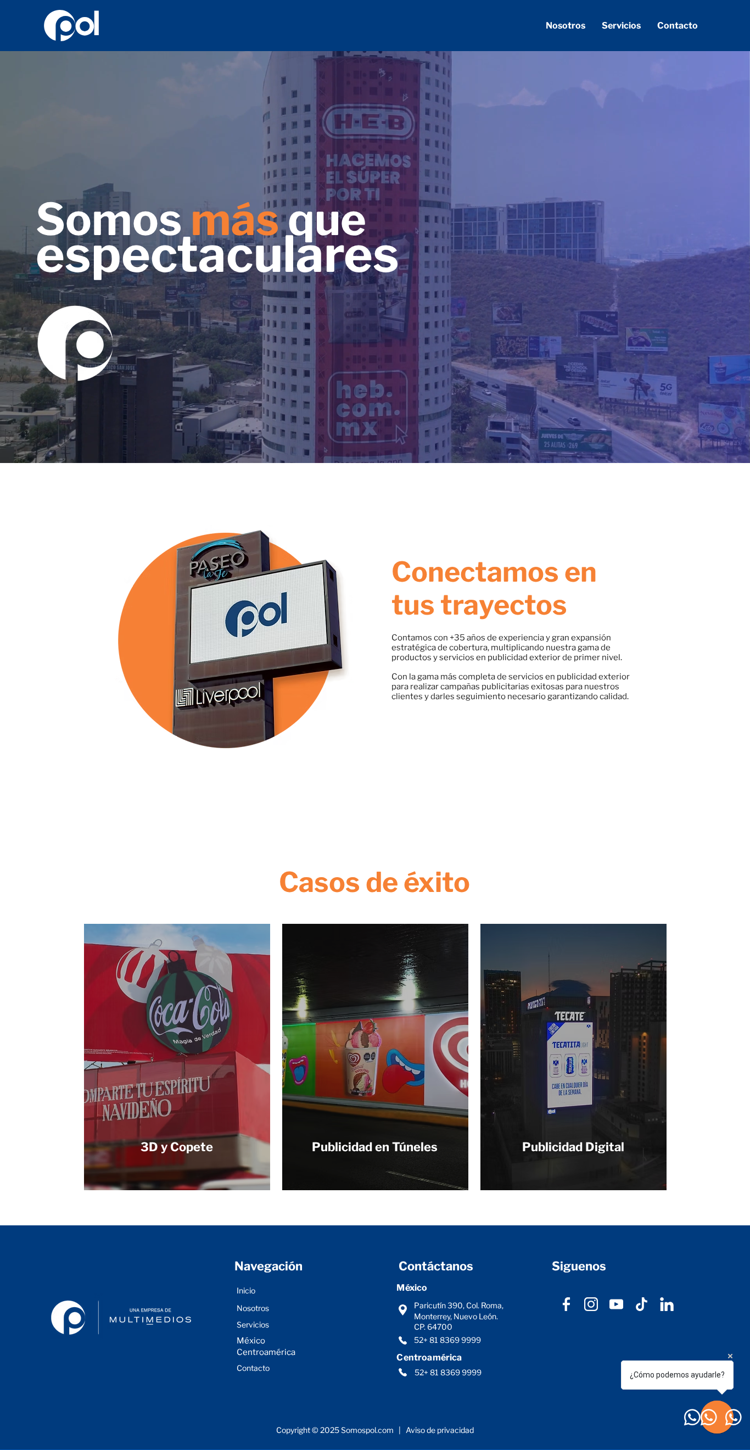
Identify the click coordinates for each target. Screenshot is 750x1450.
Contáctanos (437, 1266)
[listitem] (177, 1057)
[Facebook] (566, 1304)
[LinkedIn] (667, 1304)
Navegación (268, 1266)
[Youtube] (616, 1304)
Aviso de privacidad (440, 1430)
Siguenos (579, 1266)
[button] (621, 25)
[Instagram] (591, 1304)
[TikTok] (641, 1304)
